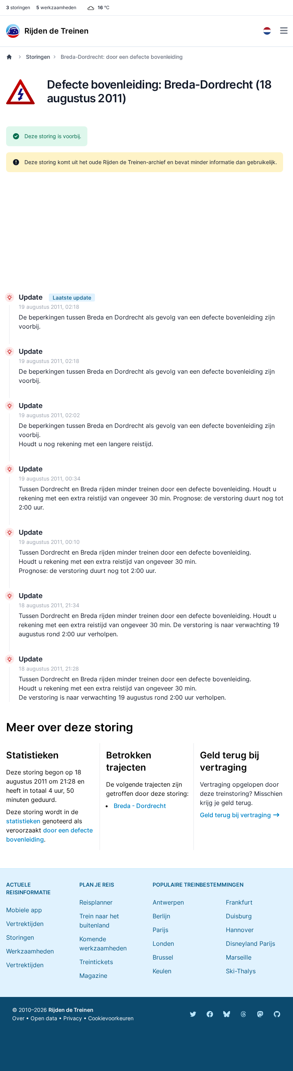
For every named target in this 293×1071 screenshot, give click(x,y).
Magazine (93, 975)
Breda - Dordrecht (140, 806)
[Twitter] (193, 1014)
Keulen (162, 971)
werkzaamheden (56, 7)
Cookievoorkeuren (111, 1018)
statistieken (23, 821)
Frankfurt (239, 902)
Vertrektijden (24, 923)
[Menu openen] (284, 30)
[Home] (10, 57)
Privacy (72, 1018)
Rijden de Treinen (70, 1009)
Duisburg (239, 916)
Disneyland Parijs (250, 943)
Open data (44, 1018)
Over (18, 1018)
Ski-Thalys (241, 971)
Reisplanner (96, 902)
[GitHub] (277, 1014)
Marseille (238, 957)
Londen (163, 943)
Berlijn (161, 916)
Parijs (160, 930)
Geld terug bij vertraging (235, 815)
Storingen (38, 56)
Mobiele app (24, 910)
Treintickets (96, 962)
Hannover (240, 930)
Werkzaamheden (30, 951)
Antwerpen (168, 902)
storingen (18, 7)
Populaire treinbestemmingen (198, 884)
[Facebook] (210, 1014)
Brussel (163, 957)
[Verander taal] (267, 31)
